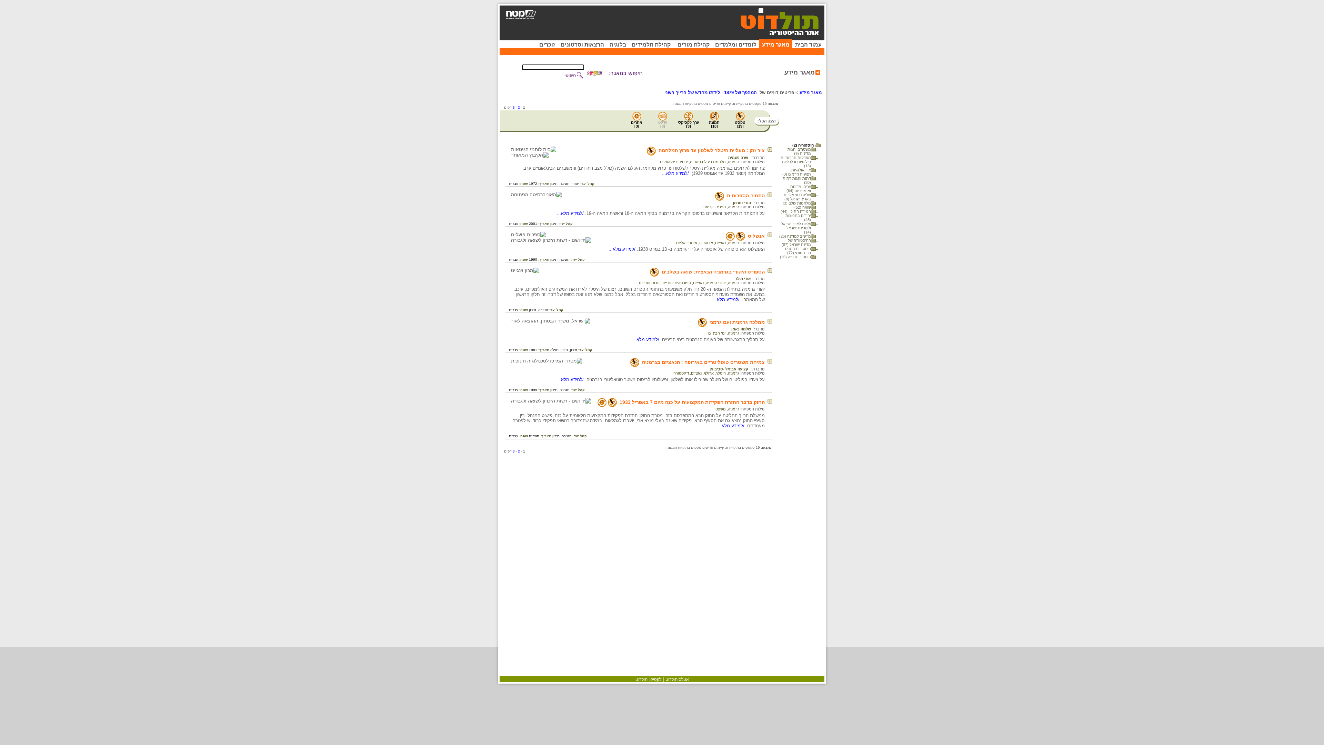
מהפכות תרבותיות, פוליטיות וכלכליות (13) (795, 162)
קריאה (708, 207)
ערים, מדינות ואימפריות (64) (798, 189)
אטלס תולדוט (677, 679)
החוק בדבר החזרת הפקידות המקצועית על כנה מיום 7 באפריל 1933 (692, 402)
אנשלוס (756, 236)
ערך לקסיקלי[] (688, 124)
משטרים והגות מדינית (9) (799, 151)
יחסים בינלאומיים (674, 162)
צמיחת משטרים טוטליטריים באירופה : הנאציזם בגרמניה (703, 362)
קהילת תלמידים (651, 45)
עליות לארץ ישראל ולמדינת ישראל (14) (796, 228)
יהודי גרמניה (716, 283)
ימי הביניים (717, 333)
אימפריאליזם (686, 243)
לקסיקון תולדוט (648, 679)
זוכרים (547, 45)
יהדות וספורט (650, 283)
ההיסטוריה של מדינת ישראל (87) (796, 242)
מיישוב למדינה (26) (795, 236)
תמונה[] (714, 124)
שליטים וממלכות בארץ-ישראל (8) (797, 197)
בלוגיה (618, 45)
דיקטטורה (681, 373)
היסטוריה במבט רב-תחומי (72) (798, 251)
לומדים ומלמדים (735, 45)
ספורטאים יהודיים (677, 283)
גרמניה (733, 162)
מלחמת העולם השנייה (708, 162)
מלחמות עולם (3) (797, 203)
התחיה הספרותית (746, 195)
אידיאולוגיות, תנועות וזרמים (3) (796, 172)
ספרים (720, 207)
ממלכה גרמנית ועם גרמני (737, 322)
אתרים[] (636, 124)
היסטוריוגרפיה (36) (795, 257)
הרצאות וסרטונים (582, 45)
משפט (720, 409)
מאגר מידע (776, 45)
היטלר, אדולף (715, 373)
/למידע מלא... (676, 173)
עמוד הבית (808, 45)
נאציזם (720, 243)
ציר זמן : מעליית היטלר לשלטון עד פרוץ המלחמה (712, 150)
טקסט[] (740, 124)
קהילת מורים (694, 45)
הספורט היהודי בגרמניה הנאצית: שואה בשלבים (713, 272)
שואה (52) (802, 207)
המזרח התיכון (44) (796, 211)
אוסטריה (706, 243)
